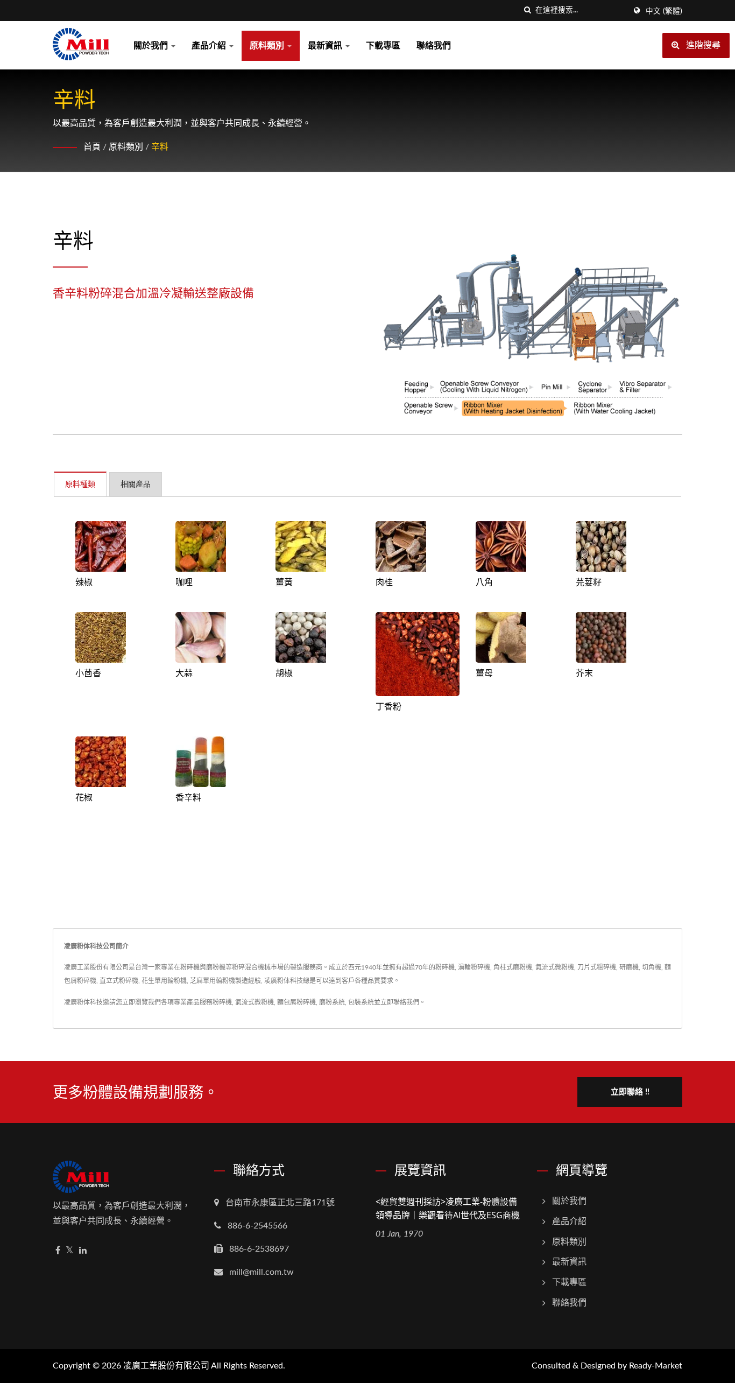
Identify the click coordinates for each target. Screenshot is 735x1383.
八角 (484, 582)
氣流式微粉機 (254, 1002)
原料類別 (268, 45)
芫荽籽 (589, 582)
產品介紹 (210, 45)
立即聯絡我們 (399, 1002)
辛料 (159, 147)
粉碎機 (222, 1002)
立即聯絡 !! (630, 1092)
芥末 (584, 673)
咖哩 (184, 582)
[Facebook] (57, 1251)
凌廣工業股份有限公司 (166, 1365)
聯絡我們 (433, 45)
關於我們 (151, 45)
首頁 (92, 147)
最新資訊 (326, 45)
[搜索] (527, 10)
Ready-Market (655, 1365)
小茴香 (88, 673)
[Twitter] (70, 1251)
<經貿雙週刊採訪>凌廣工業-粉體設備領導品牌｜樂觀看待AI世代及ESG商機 (448, 1208)
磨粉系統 (332, 1002)
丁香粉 (388, 706)
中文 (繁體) (664, 11)
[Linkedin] (83, 1251)
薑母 (484, 673)
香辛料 (188, 797)
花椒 (84, 797)
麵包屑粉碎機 (296, 1002)
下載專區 (383, 45)
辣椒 (84, 582)
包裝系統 (361, 1002)
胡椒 (284, 673)
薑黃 (284, 582)
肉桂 (384, 582)
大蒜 (184, 673)
